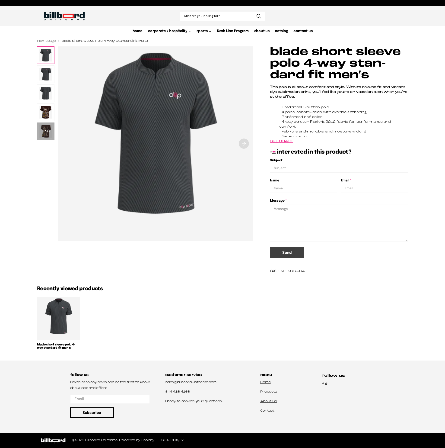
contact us (302, 31)
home (138, 31)
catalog (281, 31)
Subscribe (92, 413)
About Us (268, 401)
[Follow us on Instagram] (326, 383)
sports (202, 31)
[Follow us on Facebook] (323, 383)
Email (346, 180)
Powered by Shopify (136, 440)
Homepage (46, 40)
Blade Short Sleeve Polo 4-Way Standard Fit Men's (56, 346)
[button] (244, 143)
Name (274, 180)
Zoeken (258, 16)
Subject (276, 160)
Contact (267, 410)
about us (262, 31)
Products (268, 391)
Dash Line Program (233, 31)
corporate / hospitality (167, 31)
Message (278, 200)
